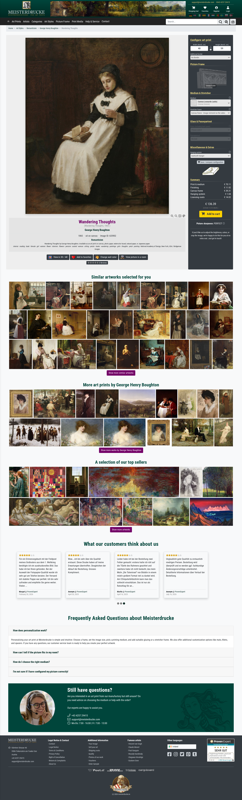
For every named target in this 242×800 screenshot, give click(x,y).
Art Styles (49, 21)
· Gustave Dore (133, 760)
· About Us (52, 764)
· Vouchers (92, 760)
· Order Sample (93, 764)
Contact (105, 21)
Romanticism (32, 28)
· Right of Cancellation (56, 757)
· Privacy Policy (54, 754)
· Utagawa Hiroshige (135, 757)
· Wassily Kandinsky (135, 754)
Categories (37, 21)
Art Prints (16, 21)
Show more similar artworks (121, 373)
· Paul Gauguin (133, 750)
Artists (26, 21)
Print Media (77, 21)
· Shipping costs (94, 750)
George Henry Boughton (49, 28)
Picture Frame (63, 21)
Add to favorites (83, 257)
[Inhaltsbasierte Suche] (226, 22)
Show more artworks (121, 529)
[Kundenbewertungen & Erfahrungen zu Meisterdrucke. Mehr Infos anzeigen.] (220, 750)
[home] (8, 21)
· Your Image (93, 744)
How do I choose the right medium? (31, 662)
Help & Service (92, 21)
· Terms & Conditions (56, 750)
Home (10, 28)
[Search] (221, 22)
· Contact (51, 744)
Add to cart (212, 214)
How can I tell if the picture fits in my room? (36, 652)
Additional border (196, 54)
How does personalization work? (30, 630)
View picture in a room (135, 257)
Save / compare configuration (211, 162)
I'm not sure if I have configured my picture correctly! (40, 671)
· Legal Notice (53, 747)
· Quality (91, 754)
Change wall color (108, 257)
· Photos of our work (95, 757)
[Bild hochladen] (233, 22)
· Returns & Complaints (57, 760)
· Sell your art (93, 747)
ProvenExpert (41, 592)
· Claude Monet (133, 747)
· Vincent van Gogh (135, 744)
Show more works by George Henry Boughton (121, 450)
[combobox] (210, 57)
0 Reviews (103, 263)
